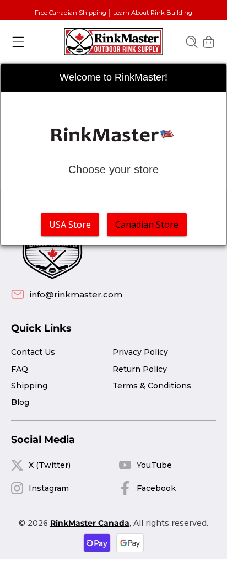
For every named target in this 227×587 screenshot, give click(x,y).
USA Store (70, 224)
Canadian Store (147, 224)
